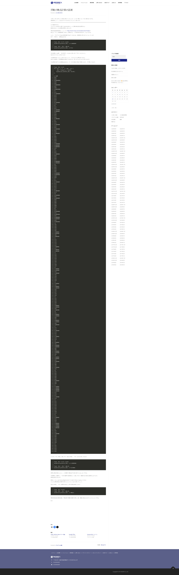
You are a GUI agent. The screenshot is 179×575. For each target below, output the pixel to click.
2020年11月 (122, 204)
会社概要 (76, 2)
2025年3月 (122, 146)
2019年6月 (113, 224)
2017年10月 (114, 247)
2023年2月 (113, 175)
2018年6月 (113, 238)
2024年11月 (122, 151)
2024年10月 (114, 153)
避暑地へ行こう (114, 74)
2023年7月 (122, 169)
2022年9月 (122, 180)
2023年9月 (122, 166)
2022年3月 (122, 186)
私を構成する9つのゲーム (117, 71)
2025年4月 (113, 146)
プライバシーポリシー (86, 552)
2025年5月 (122, 144)
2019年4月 (113, 227)
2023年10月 (114, 166)
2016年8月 (113, 262)
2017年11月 (122, 244)
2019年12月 (114, 218)
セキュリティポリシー (97, 552)
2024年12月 (114, 151)
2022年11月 (122, 178)
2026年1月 (122, 135)
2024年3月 (122, 160)
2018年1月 (122, 242)
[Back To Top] (173, 568)
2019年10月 (114, 220)
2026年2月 (113, 135)
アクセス (126, 2)
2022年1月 (122, 189)
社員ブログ (107, 2)
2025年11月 (122, 137)
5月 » (116, 107)
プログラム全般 (59, 545)
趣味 (121, 119)
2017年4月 (113, 253)
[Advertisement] (62, 512)
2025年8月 (113, 142)
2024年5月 (122, 158)
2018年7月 (122, 236)
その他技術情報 (123, 115)
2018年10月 (114, 233)
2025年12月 (114, 137)
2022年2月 (113, 189)
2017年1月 (122, 256)
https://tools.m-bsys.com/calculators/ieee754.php (78, 30)
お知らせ (114, 2)
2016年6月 (113, 264)
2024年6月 (113, 158)
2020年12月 (114, 204)
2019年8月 (113, 222)
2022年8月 (113, 182)
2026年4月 (113, 133)
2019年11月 (122, 218)
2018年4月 (113, 240)
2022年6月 (113, 184)
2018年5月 (122, 238)
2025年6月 (113, 144)
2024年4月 (113, 160)
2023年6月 (113, 171)
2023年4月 (113, 173)
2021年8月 (113, 195)
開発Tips (113, 121)
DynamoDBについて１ (92, 534)
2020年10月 (114, 207)
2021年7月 (122, 195)
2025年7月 (122, 142)
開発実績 (92, 2)
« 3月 (112, 107)
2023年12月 (114, 164)
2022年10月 (114, 180)
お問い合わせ (99, 2)
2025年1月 (122, 149)
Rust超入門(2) (72, 534)
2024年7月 (122, 155)
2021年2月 (113, 202)
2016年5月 (122, 264)
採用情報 (120, 2)
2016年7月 (122, 262)
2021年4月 (113, 200)
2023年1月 (122, 175)
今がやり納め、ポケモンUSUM (118, 68)
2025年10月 (114, 140)
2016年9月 (122, 260)
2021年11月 (122, 191)
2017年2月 (113, 256)
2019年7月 (122, 222)
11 (119, 94)
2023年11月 (122, 164)
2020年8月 (113, 209)
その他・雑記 (114, 115)
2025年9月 (122, 140)
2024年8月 (113, 155)
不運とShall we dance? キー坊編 (58, 534)
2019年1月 (122, 229)
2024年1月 (122, 162)
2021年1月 (122, 202)
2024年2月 (113, 162)
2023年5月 (122, 171)
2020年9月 (122, 207)
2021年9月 (122, 193)
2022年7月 (122, 182)
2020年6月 (113, 211)
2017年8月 (113, 249)
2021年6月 (113, 198)
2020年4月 (113, 213)
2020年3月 (122, 213)
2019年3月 (122, 227)
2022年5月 (122, 184)
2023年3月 (122, 173)
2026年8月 (113, 129)
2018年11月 (122, 231)
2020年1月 (122, 215)
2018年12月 (114, 231)
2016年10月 (114, 260)
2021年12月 (114, 191)
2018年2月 (113, 242)
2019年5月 (122, 224)
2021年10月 (114, 193)
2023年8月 (113, 169)
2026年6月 (113, 131)
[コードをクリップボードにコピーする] (104, 43)
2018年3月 (122, 240)
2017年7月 (122, 249)
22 (112, 99)
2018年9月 (122, 233)
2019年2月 (113, 229)
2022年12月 (114, 178)
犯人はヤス (103, 544)
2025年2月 (113, 149)
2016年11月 (122, 258)
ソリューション (84, 2)
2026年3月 (122, 133)
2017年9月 (122, 247)
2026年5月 (122, 131)
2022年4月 (113, 186)
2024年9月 (122, 153)
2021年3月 (122, 200)
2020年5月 (122, 211)
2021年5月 (122, 198)
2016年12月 (114, 258)
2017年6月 (113, 251)
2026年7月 (122, 129)
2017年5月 (122, 251)
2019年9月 (122, 220)
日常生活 (122, 117)
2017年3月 (122, 253)
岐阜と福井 (113, 77)
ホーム (53, 552)
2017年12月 (114, 244)
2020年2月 (113, 215)
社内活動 (113, 119)
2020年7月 (122, 209)
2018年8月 (113, 236)
